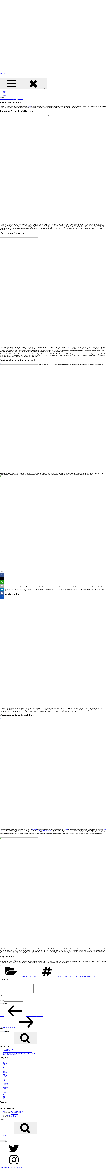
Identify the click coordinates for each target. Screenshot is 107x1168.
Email (2, 998)
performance (6, 1083)
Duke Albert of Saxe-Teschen (44, 830)
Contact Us (5, 95)
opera (4, 1080)
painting (5, 1081)
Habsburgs (65, 829)
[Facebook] (2, 575)
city (60, 976)
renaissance (5, 1087)
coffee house (65, 976)
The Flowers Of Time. (8, 1049)
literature (5, 1075)
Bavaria (4, 1066)
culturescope (3, 73)
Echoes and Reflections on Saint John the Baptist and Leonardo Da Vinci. (20, 1053)
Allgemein (24, 976)
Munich (4, 1078)
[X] (2, 578)
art (27, 976)
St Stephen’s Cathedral (64, 115)
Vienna (29, 106)
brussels (5, 1068)
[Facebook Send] (2, 593)
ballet (4, 1064)
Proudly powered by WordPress (14, 1167)
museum (80, 976)
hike (4, 1074)
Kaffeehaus (68, 347)
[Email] (2, 586)
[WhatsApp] (2, 582)
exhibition (5, 1072)
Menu (45, 88)
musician (84, 976)
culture (30, 976)
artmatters (20, 99)
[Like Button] (0, 965)
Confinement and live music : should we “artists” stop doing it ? (17, 1052)
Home (4, 91)
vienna (91, 976)
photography (6, 1084)
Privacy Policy (3, 1167)
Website (2, 1000)
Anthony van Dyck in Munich (16, 1111)
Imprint (4, 1135)
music (4, 1079)
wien (95, 976)
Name (2, 995)
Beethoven (51, 588)
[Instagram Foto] (14, 1164)
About (4, 93)
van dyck (5, 1091)
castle (4, 1070)
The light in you (6, 1050)
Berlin (4, 1067)
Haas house (39, 227)
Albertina (34, 829)
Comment (2, 992)
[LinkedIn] (2, 589)
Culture (70, 976)
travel (88, 976)
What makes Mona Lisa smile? (10, 1054)
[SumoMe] (2, 597)
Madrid (4, 1076)
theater (4, 1088)
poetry (4, 1085)
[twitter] (14, 1153)
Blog (4, 92)
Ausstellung (5, 1063)
